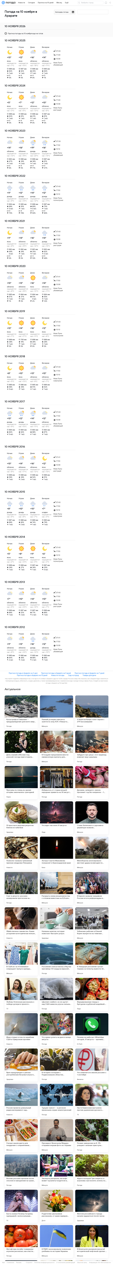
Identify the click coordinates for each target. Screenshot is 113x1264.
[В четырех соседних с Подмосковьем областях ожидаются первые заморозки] (56, 1065)
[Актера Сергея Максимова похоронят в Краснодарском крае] (56, 853)
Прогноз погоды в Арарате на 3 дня (23, 673)
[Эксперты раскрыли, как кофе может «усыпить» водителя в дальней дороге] (56, 1171)
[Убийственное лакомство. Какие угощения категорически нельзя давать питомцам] (21, 923)
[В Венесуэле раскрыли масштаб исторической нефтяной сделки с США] (91, 1241)
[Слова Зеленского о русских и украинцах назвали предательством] (91, 817)
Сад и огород (73, 675)
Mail (3, 1262)
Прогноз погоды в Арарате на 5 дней (56, 673)
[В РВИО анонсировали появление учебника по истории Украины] (56, 1241)
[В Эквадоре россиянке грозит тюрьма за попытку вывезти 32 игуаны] (91, 959)
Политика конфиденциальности (44, 1262)
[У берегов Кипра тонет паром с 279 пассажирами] (91, 712)
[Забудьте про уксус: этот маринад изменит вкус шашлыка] (91, 747)
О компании (10, 1262)
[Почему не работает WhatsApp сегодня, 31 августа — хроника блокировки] (91, 1029)
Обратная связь (82, 1262)
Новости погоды (57, 675)
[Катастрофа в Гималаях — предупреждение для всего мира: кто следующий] (21, 712)
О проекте (29, 1262)
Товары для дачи (89, 675)
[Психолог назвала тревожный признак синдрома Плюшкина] (21, 853)
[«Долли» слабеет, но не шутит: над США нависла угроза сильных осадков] (56, 994)
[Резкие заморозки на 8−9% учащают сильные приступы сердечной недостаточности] (91, 1135)
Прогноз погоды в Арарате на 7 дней (89, 673)
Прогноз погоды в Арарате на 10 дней (32, 675)
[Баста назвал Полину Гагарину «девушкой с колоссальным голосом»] (21, 1206)
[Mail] (3, 2)
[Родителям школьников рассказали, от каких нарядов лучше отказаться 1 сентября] (56, 1206)
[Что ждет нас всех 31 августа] (56, 817)
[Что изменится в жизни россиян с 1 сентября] (91, 1065)
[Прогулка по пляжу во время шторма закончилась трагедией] (21, 782)
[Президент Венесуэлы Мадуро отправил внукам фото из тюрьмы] (56, 1135)
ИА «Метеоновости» (104, 1262)
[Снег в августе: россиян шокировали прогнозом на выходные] (21, 888)
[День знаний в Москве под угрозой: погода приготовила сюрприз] (21, 747)
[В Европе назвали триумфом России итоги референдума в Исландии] (91, 888)
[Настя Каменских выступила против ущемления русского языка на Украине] (91, 1100)
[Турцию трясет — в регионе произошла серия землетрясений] (56, 1100)
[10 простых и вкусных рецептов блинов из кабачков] (21, 817)
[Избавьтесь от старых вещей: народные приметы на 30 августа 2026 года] (56, 782)
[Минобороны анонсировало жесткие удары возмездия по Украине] (91, 853)
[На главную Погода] (10, 2)
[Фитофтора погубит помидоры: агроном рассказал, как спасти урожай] (21, 1241)
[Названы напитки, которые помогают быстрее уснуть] (56, 923)
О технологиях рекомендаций (65, 1262)
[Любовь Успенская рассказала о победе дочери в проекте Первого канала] (21, 994)
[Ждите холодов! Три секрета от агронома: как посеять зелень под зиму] (91, 1171)
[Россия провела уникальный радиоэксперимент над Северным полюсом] (21, 1100)
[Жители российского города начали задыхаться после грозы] (91, 1206)
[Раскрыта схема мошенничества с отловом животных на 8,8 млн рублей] (56, 888)
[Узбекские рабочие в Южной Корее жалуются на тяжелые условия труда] (91, 923)
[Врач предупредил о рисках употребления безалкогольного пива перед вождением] (21, 1065)
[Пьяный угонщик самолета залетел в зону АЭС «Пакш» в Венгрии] (56, 712)
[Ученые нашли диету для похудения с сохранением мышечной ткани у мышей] (21, 1135)
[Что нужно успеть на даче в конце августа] (56, 1029)
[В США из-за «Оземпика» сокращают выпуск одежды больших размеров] (21, 959)
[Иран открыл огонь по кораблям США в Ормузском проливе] (21, 1029)
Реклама (18, 1262)
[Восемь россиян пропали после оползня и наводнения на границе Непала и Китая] (21, 1171)
